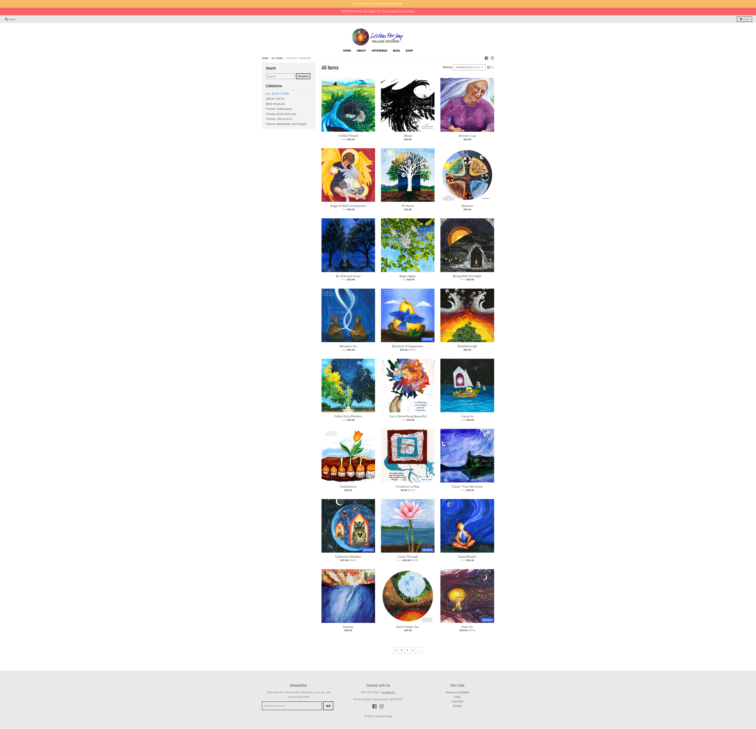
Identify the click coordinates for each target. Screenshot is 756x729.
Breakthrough (467, 346)
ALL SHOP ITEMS (277, 93)
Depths (348, 627)
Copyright (457, 701)
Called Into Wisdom (348, 416)
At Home (408, 206)
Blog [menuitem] (396, 50)
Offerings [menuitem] (379, 50)
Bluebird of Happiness (407, 346)
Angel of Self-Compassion (348, 206)
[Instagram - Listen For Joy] (492, 58)
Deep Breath (467, 557)
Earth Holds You (408, 627)
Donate (457, 706)
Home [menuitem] (347, 50)
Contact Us (388, 692)
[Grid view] (488, 67)
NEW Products (275, 104)
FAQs (457, 697)
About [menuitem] (361, 50)
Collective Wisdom (348, 557)
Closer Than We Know (467, 486)
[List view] (492, 67)
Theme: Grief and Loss (281, 114)
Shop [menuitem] (409, 50)
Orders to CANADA (457, 692)
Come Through (407, 557)
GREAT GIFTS (275, 99)
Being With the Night (467, 276)
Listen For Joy (383, 716)
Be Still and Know (348, 276)
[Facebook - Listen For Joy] (486, 58)
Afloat (408, 136)
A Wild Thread (348, 136)
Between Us (348, 346)
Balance (467, 206)
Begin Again (407, 276)
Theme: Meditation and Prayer (286, 124)
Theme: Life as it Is (279, 119)
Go (328, 706)
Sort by (447, 67)
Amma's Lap (467, 136)
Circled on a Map (408, 486)
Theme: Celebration (279, 109)
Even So (467, 627)
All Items (277, 58)
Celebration (348, 486)
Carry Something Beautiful (407, 416)
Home (265, 58)
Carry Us (467, 416)
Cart (746, 19)
